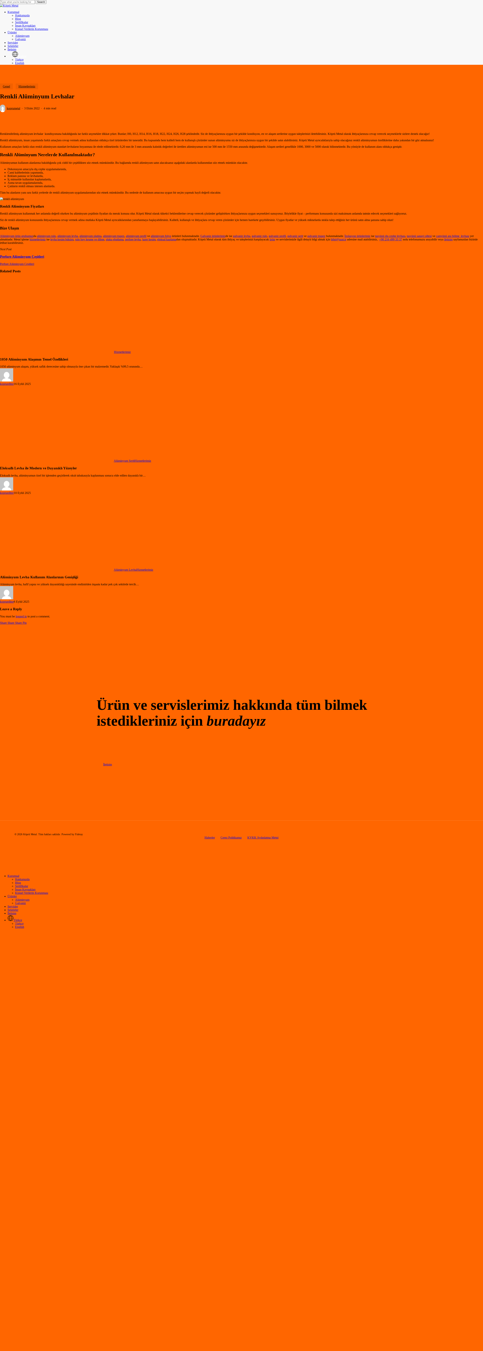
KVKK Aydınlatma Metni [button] (262, 837)
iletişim (448, 239)
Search (41, 2)
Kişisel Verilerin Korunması (31, 892)
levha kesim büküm (62, 239)
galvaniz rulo (259, 236)
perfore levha (133, 239)
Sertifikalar (21, 886)
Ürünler (12, 896)
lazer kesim (149, 239)
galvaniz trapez (316, 236)
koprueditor (7, 383)
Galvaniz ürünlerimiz (212, 236)
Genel (6, 86)
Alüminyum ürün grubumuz (16, 236)
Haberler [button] (210, 837)
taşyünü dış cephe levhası (390, 236)
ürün (272, 239)
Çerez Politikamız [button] (231, 837)
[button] (107, 764)
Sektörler (13, 909)
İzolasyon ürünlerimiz (357, 236)
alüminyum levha (67, 236)
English (19, 926)
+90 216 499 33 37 (390, 239)
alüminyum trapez (113, 236)
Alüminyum (22, 899)
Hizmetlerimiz (26, 86)
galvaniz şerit (295, 236)
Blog (18, 882)
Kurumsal (13, 875)
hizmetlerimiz (38, 239)
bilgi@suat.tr (338, 239)
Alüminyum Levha (125, 569)
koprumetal (13, 108)
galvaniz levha (241, 236)
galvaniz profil (277, 236)
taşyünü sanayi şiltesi (419, 236)
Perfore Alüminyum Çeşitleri (17, 264)
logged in (21, 616)
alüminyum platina (90, 236)
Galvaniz (20, 903)
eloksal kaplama (166, 239)
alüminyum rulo (46, 236)
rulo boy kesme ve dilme (89, 239)
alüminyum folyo (161, 236)
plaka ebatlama (115, 239)
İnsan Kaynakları (25, 889)
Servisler (13, 906)
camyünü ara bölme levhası (452, 236)
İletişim (12, 913)
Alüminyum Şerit (124, 460)
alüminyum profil (136, 236)
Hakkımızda (22, 879)
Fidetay (79, 834)
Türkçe (19, 923)
